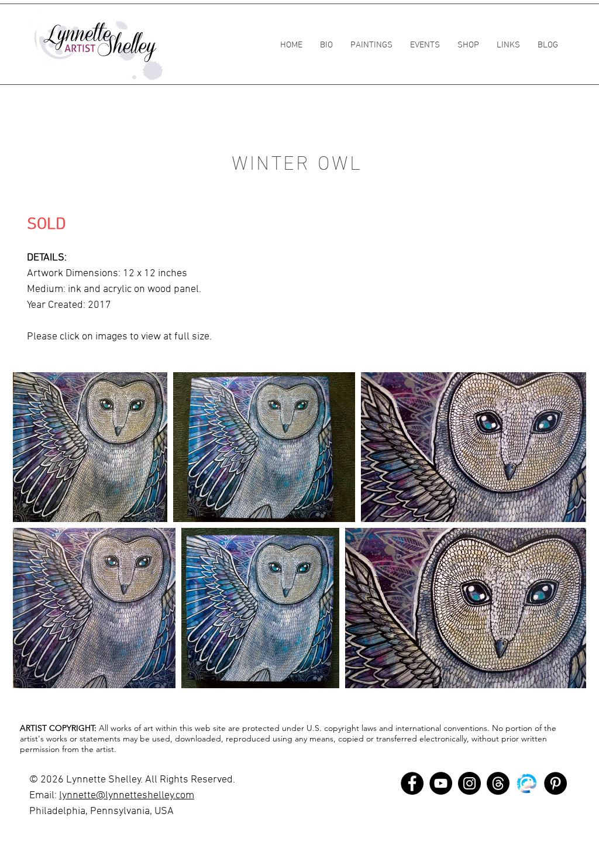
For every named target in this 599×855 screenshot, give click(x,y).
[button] (371, 45)
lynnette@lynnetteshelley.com (126, 795)
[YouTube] (440, 783)
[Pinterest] (555, 783)
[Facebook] (412, 783)
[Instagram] (469, 783)
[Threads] (498, 783)
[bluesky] (526, 783)
